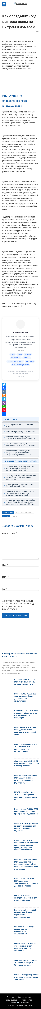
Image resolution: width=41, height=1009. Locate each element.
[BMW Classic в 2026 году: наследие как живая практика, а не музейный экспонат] (7, 728)
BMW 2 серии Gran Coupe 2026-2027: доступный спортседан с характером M (25, 795)
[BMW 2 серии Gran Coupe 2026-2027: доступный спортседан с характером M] (7, 793)
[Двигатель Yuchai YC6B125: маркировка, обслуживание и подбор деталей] (7, 762)
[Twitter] (20, 384)
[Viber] (20, 403)
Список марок (24, 997)
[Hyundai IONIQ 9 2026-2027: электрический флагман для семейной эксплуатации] (7, 694)
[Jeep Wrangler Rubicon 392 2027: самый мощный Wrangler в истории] (7, 961)
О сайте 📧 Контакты (19, 1002)
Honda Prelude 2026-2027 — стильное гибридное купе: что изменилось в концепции (26, 714)
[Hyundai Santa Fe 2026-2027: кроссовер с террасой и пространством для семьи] (7, 810)
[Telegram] (20, 399)
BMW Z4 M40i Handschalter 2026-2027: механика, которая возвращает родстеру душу (25, 779)
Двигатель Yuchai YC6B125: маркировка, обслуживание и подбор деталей (26, 763)
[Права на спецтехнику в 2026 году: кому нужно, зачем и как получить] (7, 680)
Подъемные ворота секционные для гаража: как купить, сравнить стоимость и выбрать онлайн (20, 493)
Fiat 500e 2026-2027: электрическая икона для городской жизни (25, 897)
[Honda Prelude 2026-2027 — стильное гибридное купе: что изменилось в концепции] (7, 711)
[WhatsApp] (20, 406)
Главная (10, 997)
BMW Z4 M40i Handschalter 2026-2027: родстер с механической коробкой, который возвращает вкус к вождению (26, 864)
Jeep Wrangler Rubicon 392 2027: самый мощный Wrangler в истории (25, 962)
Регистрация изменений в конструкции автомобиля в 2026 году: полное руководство (21, 477)
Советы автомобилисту (24, 512)
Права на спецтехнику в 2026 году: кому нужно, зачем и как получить (24, 681)
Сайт (4, 589)
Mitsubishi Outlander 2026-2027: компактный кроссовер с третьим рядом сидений (25, 747)
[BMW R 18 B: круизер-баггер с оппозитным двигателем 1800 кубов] (7, 975)
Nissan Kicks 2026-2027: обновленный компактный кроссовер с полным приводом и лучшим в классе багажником (26, 845)
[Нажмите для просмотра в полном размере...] (3, 246)
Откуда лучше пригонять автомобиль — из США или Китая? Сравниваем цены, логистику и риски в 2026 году (21, 502)
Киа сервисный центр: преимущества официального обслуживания (24, 930)
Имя (5, 565)
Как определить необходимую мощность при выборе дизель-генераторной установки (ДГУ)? (18, 453)
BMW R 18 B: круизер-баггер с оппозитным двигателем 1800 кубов (26, 977)
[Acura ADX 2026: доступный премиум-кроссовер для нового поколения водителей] (7, 824)
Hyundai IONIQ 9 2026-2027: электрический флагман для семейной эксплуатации (25, 697)
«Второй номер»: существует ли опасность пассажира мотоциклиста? (20, 438)
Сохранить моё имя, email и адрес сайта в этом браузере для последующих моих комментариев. (19, 605)
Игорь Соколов (20, 332)
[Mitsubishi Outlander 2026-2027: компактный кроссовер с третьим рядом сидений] (7, 745)
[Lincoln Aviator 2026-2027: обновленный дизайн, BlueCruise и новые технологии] (7, 944)
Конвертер (27, 1000)
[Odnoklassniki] (20, 395)
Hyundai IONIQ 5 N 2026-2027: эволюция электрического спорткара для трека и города (26, 882)
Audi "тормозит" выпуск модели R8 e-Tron (20, 425)
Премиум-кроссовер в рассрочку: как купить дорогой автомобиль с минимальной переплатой (20, 468)
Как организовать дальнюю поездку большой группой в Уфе (20, 485)
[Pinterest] (20, 410)
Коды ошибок (12, 1000)
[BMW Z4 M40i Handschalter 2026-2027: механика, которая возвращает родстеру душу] (7, 776)
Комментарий (10, 533)
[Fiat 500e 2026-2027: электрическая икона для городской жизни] (7, 896)
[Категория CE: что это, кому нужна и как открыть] (20, 637)
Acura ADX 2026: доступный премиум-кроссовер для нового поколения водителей (26, 827)
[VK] (20, 392)
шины (20, 141)
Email (5, 577)
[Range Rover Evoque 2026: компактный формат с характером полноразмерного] (7, 910)
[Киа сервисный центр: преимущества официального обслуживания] (7, 927)
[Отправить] (20, 414)
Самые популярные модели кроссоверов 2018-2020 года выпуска (20, 445)
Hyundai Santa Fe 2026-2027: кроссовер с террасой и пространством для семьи (26, 811)
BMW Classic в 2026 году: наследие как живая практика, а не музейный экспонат (25, 731)
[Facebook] (20, 388)
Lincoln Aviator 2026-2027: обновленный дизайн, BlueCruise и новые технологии (25, 947)
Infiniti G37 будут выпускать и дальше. (20, 431)
